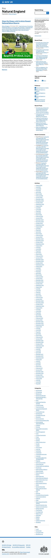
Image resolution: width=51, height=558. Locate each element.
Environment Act (40, 418)
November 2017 (39, 356)
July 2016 (38, 380)
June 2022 (38, 269)
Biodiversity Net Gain (41, 395)
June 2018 (38, 351)
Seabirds (38, 498)
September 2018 (40, 345)
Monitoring (38, 467)
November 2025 (40, 200)
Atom (44, 80)
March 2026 (39, 194)
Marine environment (40, 462)
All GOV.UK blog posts (19, 545)
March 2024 (39, 233)
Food (37, 433)
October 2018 (39, 344)
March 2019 (39, 335)
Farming (38, 427)
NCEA (37, 485)
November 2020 (40, 302)
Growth (37, 444)
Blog (4, 8)
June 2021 (38, 290)
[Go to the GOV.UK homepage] (7, 2)
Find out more (38, 35)
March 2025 (39, 214)
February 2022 (39, 276)
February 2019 (39, 337)
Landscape (38, 451)
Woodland (38, 522)
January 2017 (39, 370)
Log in (37, 529)
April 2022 (38, 273)
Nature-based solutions (41, 483)
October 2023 (39, 242)
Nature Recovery (14, 30)
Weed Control (39, 513)
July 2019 (38, 328)
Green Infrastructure (40, 442)
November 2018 (39, 342)
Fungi (37, 437)
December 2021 (39, 280)
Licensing (38, 456)
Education (22, 27)
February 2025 (39, 216)
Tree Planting (39, 510)
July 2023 (38, 247)
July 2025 (38, 207)
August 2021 (39, 287)
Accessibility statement (18, 547)
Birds (37, 400)
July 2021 (38, 288)
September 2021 (40, 285)
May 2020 (38, 313)
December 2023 (40, 238)
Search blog (39, 10)
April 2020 (38, 314)
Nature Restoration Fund (41, 479)
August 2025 (39, 206)
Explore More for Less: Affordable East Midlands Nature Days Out (41, 63)
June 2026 (38, 188)
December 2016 (39, 371)
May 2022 (38, 271)
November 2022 (40, 261)
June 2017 (38, 363)
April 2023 (38, 252)
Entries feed (38, 530)
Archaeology (39, 392)
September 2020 (40, 306)
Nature (37, 474)
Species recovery (40, 508)
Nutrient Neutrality (40, 486)
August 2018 (39, 347)
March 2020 (39, 316)
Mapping (38, 461)
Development (39, 413)
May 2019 (38, 332)
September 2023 (40, 244)
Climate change (39, 405)
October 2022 (39, 263)
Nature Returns (39, 481)
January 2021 (39, 299)
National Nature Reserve (24, 28)
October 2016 (39, 375)
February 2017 (39, 368)
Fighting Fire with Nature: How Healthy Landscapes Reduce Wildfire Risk (42, 57)
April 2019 (38, 333)
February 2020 (39, 318)
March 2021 (39, 295)
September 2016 (40, 376)
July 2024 (38, 228)
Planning (38, 493)
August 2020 (39, 307)
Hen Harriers (39, 447)
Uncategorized (39, 512)
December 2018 (39, 340)
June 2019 (38, 330)
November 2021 (39, 282)
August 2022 (39, 266)
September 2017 (40, 357)
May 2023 (38, 250)
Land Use (38, 449)
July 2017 (38, 361)
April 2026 (38, 192)
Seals (37, 500)
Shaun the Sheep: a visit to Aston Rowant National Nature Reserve (16, 22)
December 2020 (40, 301)
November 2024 (40, 221)
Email (37, 80)
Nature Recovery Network (42, 478)
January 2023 (39, 257)
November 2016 (39, 373)
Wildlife (37, 519)
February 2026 (39, 195)
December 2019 (39, 321)
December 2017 (39, 354)
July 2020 (38, 309)
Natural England (13, 11)
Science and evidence (41, 496)
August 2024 (39, 226)
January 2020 (39, 319)
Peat (37, 491)
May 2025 (38, 211)
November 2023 (40, 240)
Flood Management (40, 432)
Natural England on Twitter (42, 87)
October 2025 (39, 202)
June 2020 (38, 311)
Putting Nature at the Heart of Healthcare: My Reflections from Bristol (42, 51)
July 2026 (38, 187)
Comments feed (39, 532)
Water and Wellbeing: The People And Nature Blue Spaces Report (42, 69)
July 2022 (38, 268)
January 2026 (39, 197)
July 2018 (38, 349)
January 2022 (39, 278)
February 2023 (39, 256)
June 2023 (38, 249)
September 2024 (40, 225)
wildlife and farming (10, 31)
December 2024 (40, 219)
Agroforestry (39, 390)
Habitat (38, 445)
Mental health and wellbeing (12, 28)
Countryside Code (15, 27)
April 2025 (38, 213)
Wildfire (38, 517)
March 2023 (39, 254)
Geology (38, 438)
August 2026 (39, 185)
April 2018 (38, 352)
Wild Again (38, 515)
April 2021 (38, 294)
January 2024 (39, 237)
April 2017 (38, 364)
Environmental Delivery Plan (42, 420)
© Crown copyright (44, 554)
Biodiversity (38, 394)
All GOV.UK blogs (6, 545)
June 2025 (38, 209)
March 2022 (39, 275)
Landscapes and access (41, 454)
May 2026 (38, 190)
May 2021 (38, 292)
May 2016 (38, 383)
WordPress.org (39, 534)
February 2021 (39, 297)
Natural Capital (39, 471)
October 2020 (39, 304)
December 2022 (40, 259)
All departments (6, 547)
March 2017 (38, 366)
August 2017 (39, 359)
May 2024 (38, 230)
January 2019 (39, 338)
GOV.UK (28, 545)
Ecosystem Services (40, 415)
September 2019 (40, 325)
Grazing (38, 440)
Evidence (38, 425)
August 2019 (39, 326)
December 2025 (39, 199)
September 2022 (40, 264)
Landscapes (38, 452)
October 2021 (39, 283)
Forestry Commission (41, 435)
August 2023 (39, 245)
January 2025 (39, 218)
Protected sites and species (42, 495)
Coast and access (23, 26)
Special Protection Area (41, 505)
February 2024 (39, 235)
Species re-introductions (41, 506)
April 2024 (38, 232)
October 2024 (39, 223)
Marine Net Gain (39, 464)
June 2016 (38, 382)
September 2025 (40, 204)
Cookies (28, 547)
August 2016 (39, 378)
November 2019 (39, 323)
